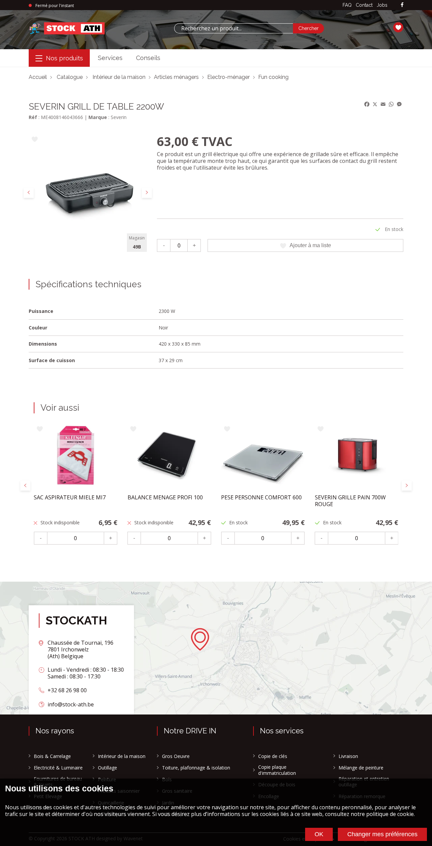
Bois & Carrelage (52, 756)
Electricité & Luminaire (58, 768)
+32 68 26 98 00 (67, 690)
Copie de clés (272, 756)
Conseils (148, 57)
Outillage (107, 768)
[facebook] (402, 5)
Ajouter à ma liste (310, 245)
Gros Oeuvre (176, 756)
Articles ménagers (176, 77)
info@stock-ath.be (71, 704)
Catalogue (70, 77)
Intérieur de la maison (118, 77)
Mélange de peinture (361, 768)
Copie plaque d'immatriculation (277, 770)
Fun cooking (273, 77)
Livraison (348, 756)
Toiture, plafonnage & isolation (196, 768)
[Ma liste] (398, 28)
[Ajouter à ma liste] (34, 140)
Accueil (38, 77)
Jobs (382, 5)
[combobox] (233, 28)
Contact (364, 5)
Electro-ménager (228, 77)
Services (110, 57)
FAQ (347, 5)
